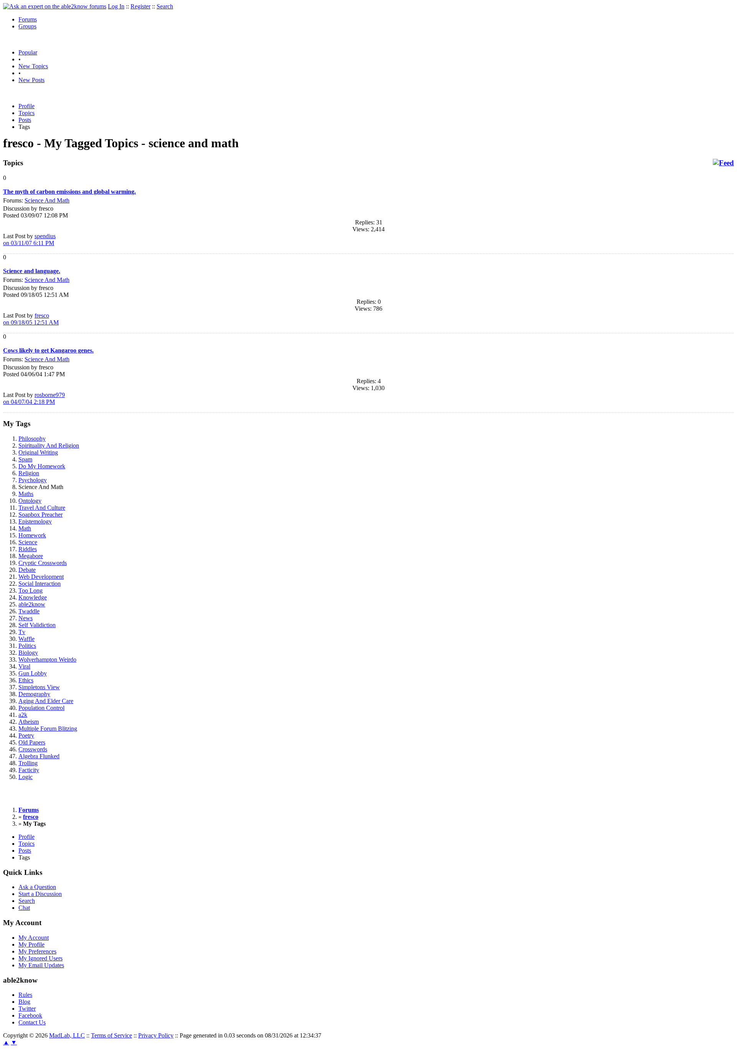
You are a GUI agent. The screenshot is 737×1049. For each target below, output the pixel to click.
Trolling (28, 763)
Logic (25, 777)
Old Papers (31, 742)
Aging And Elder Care (45, 701)
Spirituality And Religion (48, 445)
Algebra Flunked (38, 756)
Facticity (28, 770)
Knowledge (32, 597)
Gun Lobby (32, 673)
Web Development (41, 576)
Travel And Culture (41, 507)
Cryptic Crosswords (42, 563)
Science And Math (47, 200)
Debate (27, 569)
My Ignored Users (40, 958)
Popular (27, 52)
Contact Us (32, 1022)
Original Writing (38, 452)
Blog (24, 1001)
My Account (33, 937)
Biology (28, 652)
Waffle (26, 639)
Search (165, 6)
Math (24, 528)
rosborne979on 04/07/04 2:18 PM (34, 398)
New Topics (33, 66)
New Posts (31, 80)
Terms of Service (111, 1035)
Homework (32, 535)
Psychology (32, 480)
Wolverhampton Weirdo (47, 659)
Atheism (28, 721)
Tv (21, 632)
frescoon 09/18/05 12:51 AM (31, 319)
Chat (24, 907)
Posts (24, 120)
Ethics (25, 680)
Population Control (41, 708)
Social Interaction (39, 583)
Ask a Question (37, 887)
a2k (22, 714)
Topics (26, 113)
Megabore (30, 556)
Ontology (29, 500)
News (25, 618)
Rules (25, 994)
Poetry (26, 735)
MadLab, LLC (67, 1035)
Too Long (30, 590)
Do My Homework (41, 466)
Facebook (30, 1015)
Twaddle (29, 611)
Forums (27, 19)
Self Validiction (37, 625)
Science (27, 542)
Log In (116, 6)
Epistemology (35, 521)
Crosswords (32, 749)
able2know (31, 604)
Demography (34, 694)
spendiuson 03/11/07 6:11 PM (29, 239)
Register (140, 6)
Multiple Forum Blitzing (47, 728)
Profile (26, 106)
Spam (25, 459)
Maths (25, 494)
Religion (28, 473)
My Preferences (37, 951)
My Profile (31, 944)
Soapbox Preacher (40, 514)
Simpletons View (39, 687)
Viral (24, 666)
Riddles (27, 549)
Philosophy (32, 438)
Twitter (27, 1008)
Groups (27, 26)
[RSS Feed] (723, 163)
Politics (27, 645)
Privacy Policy (156, 1035)
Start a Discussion (40, 894)
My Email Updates (41, 965)
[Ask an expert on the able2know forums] (54, 6)
